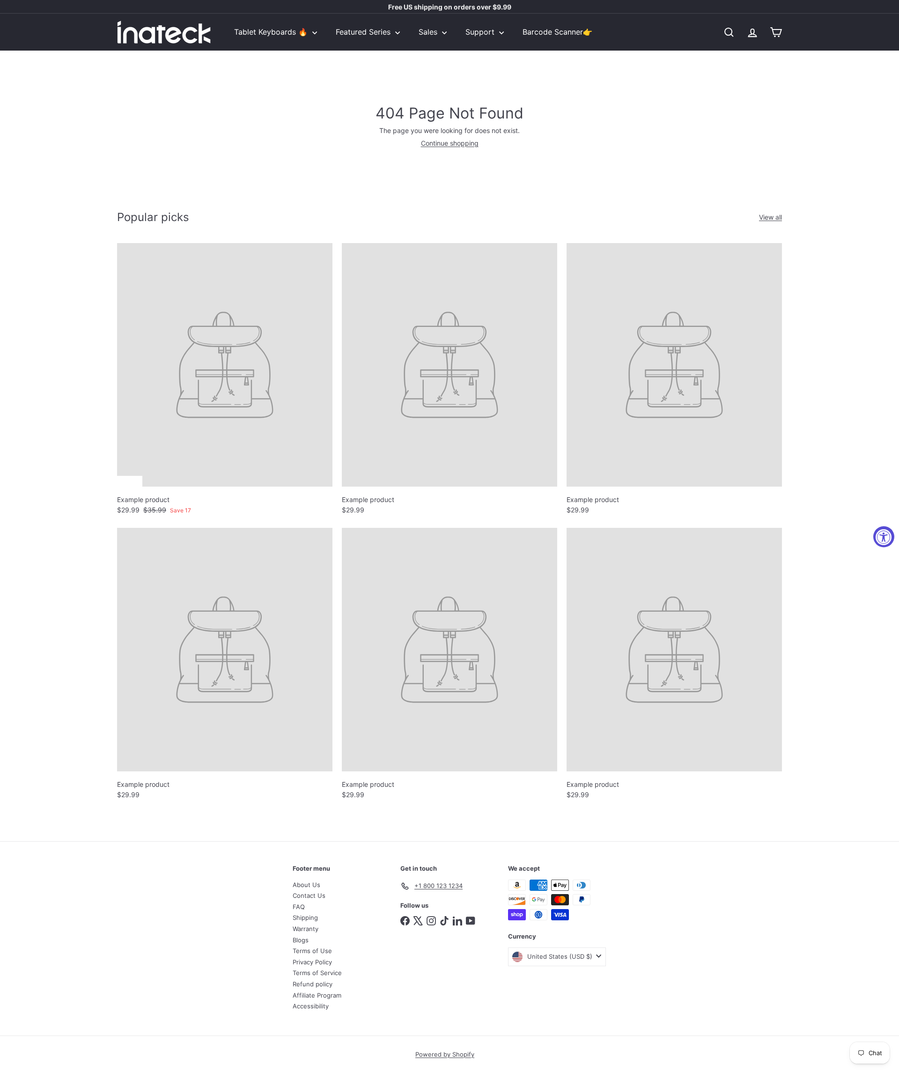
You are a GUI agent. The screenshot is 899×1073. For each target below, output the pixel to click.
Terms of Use (312, 951)
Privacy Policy (312, 962)
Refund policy (312, 984)
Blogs (301, 940)
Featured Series (364, 32)
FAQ (299, 906)
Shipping (305, 917)
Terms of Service (317, 973)
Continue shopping (450, 143)
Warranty (305, 928)
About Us (306, 884)
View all (770, 217)
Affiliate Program (317, 995)
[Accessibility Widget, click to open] (883, 536)
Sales (429, 32)
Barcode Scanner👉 (557, 32)
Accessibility (311, 1006)
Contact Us (309, 895)
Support (481, 32)
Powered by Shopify (444, 1054)
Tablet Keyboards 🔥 (272, 32)
